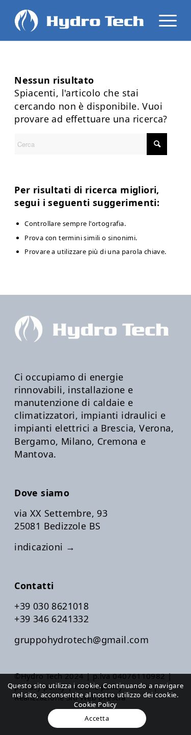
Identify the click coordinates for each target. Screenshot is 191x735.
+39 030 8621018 (51, 606)
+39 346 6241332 (51, 619)
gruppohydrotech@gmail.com (81, 639)
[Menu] (163, 20)
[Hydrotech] (79, 20)
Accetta (97, 718)
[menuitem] (163, 20)
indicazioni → (44, 547)
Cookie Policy (95, 704)
